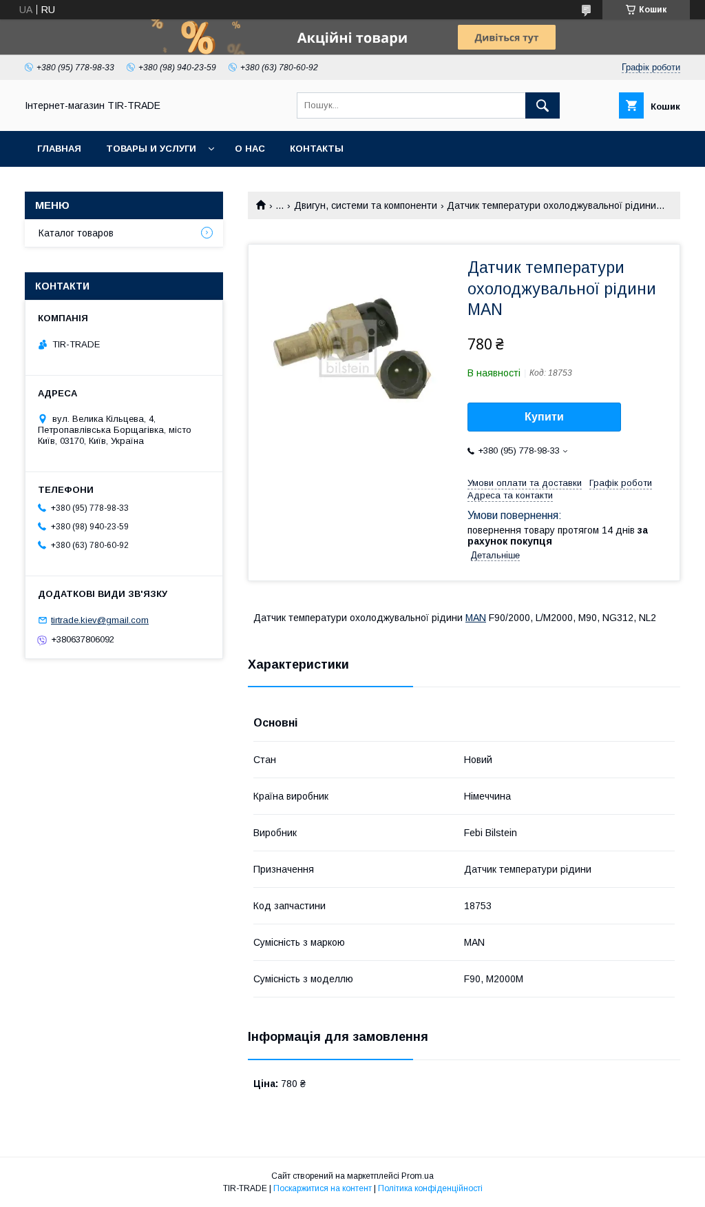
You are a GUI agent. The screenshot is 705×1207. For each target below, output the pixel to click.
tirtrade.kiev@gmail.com (100, 620)
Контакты (317, 148)
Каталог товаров (76, 233)
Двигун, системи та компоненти (365, 205)
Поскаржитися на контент (322, 1188)
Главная (59, 148)
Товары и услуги (151, 148)
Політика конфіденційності (430, 1188)
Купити (544, 417)
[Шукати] (542, 105)
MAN (475, 617)
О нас (250, 148)
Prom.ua (417, 1176)
